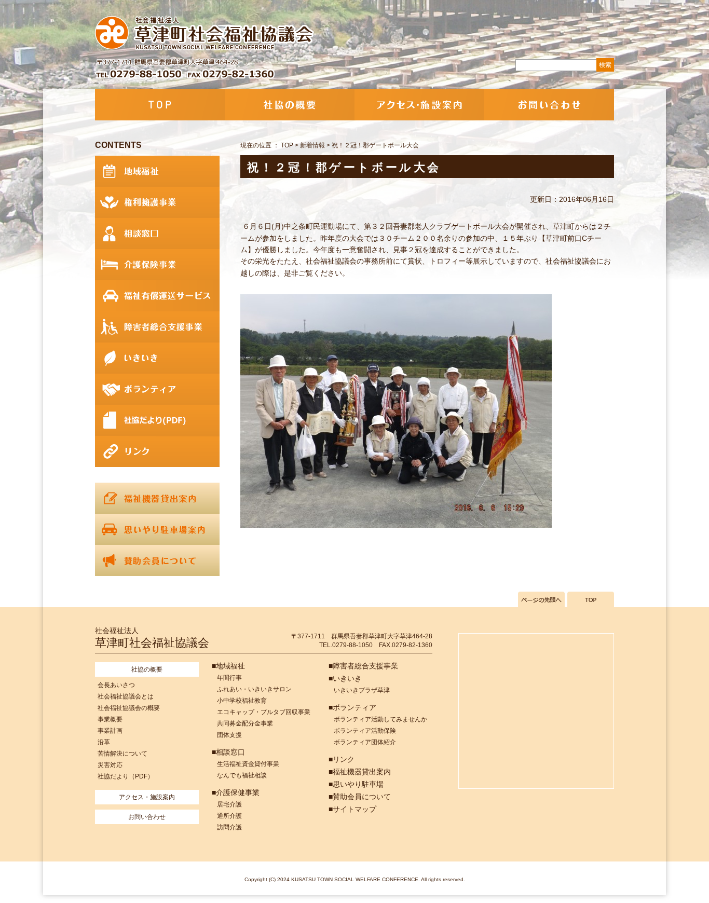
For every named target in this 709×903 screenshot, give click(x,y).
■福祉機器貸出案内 (360, 772)
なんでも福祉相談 (242, 775)
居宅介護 (229, 804)
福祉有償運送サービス (157, 295)
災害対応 (110, 765)
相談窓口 (157, 233)
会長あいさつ (116, 685)
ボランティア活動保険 (365, 730)
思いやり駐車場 (157, 529)
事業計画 (110, 730)
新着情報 (312, 145)
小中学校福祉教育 (242, 700)
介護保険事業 (157, 264)
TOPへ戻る (590, 599)
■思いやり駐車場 (356, 784)
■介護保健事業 (236, 792)
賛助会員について (157, 560)
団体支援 (229, 734)
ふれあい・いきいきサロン (254, 689)
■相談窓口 (228, 752)
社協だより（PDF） (126, 776)
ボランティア (157, 389)
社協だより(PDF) (157, 420)
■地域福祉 (228, 666)
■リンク (341, 759)
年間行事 (229, 677)
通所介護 (229, 815)
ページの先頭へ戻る (541, 599)
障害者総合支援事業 (157, 327)
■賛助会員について (360, 796)
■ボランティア (352, 707)
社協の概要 (289, 104)
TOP (160, 104)
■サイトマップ (352, 809)
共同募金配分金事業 (245, 723)
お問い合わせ (549, 104)
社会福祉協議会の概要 (129, 708)
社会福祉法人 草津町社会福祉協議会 (205, 34)
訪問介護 (229, 827)
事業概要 (110, 719)
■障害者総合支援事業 (363, 666)
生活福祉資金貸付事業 (248, 764)
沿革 (104, 742)
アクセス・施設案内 (419, 104)
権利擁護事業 (157, 202)
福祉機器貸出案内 (157, 498)
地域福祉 (157, 171)
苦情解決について (122, 753)
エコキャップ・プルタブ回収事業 (263, 712)
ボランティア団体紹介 (365, 742)
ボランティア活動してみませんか (380, 719)
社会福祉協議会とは (126, 696)
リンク (157, 451)
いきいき (157, 358)
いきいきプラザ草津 (362, 690)
